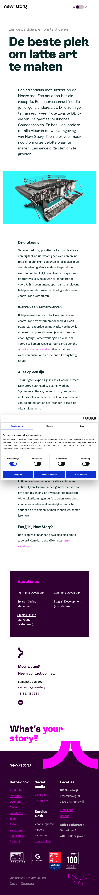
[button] (91, 7)
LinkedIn (40, 795)
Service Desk (43, 841)
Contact (15, 841)
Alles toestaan (81, 474)
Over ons (15, 802)
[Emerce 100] (72, 860)
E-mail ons (66, 810)
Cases (14, 807)
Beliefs (14, 824)
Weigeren (18, 474)
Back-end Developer (67, 593)
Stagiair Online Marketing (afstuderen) (26, 619)
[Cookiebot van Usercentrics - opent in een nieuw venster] (84, 418)
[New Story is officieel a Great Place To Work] (55, 861)
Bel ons (64, 816)
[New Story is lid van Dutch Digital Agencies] (18, 858)
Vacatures (16, 813)
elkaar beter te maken (37, 349)
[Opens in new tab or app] (49, 702)
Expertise (16, 796)
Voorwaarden (27, 883)
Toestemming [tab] (17, 426)
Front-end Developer (30, 593)
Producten (16, 790)
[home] (15, 7)
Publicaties (17, 836)
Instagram (41, 800)
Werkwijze (16, 830)
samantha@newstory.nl (33, 687)
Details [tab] (49, 426)
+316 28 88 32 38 (28, 693)
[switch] (37, 464)
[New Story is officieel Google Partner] (37, 858)
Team (13, 819)
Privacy (13, 883)
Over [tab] (82, 426)
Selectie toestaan (49, 474)
